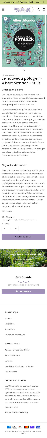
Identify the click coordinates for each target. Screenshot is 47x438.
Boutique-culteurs (14, 431)
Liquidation (10, 324)
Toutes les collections (15, 335)
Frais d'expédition (8, 220)
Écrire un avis (23, 291)
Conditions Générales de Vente (19, 366)
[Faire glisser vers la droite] (29, 70)
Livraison (9, 361)
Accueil (8, 318)
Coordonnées (11, 372)
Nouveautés (10, 329)
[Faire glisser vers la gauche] (18, 70)
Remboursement (12, 355)
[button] (3, 9)
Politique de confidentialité (17, 350)
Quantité (5, 224)
